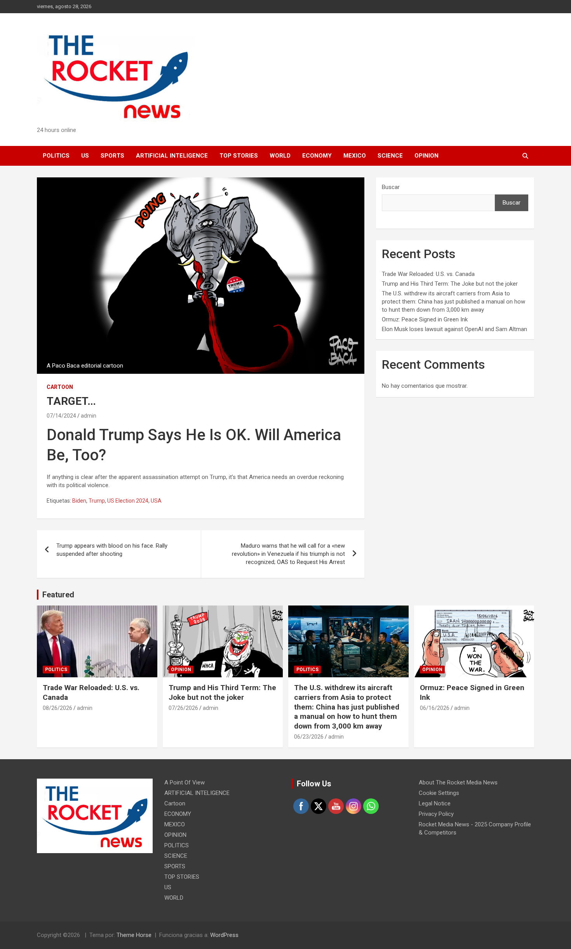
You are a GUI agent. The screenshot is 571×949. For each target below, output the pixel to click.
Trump (97, 501)
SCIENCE (390, 155)
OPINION (426, 155)
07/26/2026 (183, 708)
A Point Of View (184, 782)
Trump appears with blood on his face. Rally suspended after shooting (111, 549)
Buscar (391, 187)
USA (156, 501)
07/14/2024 (61, 416)
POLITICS (56, 155)
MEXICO (354, 155)
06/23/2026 (309, 737)
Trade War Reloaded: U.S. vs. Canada (428, 274)
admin (88, 416)
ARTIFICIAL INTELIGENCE (172, 155)
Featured (58, 594)
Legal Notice (435, 803)
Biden (79, 501)
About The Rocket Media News (458, 782)
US (85, 155)
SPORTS (112, 155)
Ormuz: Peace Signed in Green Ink (425, 319)
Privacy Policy (436, 813)
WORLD (280, 155)
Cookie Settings (439, 792)
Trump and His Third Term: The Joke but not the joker (450, 283)
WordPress (224, 935)
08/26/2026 (57, 708)
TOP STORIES (238, 155)
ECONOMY (317, 155)
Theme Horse (134, 935)
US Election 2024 (127, 501)
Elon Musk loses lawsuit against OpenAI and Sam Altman (454, 329)
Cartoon (60, 387)
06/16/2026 (434, 708)
